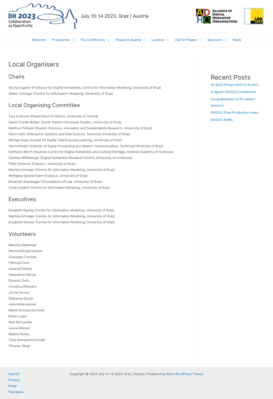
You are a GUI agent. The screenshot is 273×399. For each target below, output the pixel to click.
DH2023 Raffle (222, 120)
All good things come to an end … (236, 85)
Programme (61, 40)
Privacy (14, 380)
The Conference (92, 40)
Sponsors (215, 40)
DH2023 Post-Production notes (234, 112)
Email (13, 386)
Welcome (39, 40)
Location (158, 40)
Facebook (16, 392)
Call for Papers (186, 40)
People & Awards (128, 40)
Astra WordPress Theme (184, 374)
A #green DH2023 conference (233, 92)
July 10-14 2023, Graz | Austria (114, 16)
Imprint (14, 374)
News (237, 40)
